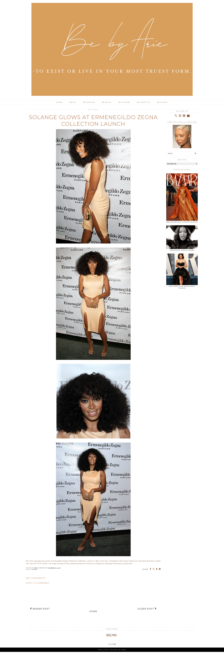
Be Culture (124, 102)
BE (115, 644)
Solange (34, 569)
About (72, 102)
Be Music (106, 102)
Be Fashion (89, 102)
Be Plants (162, 102)
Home (59, 102)
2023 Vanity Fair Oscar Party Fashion (182, 287)
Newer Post (41, 609)
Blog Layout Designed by (112, 649)
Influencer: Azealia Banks (182, 250)
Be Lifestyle (143, 102)
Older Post (146, 609)
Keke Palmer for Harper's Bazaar (182, 222)
